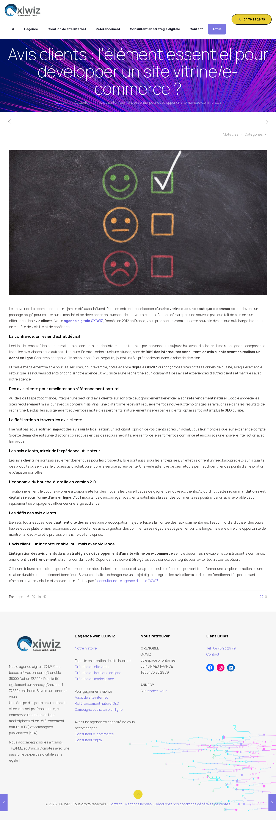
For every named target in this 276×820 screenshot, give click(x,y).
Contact (212, 654)
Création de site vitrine (93, 666)
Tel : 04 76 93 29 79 (221, 648)
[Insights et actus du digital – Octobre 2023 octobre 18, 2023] (272, 802)
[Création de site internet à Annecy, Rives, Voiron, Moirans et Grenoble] (22, 9)
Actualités (82, 102)
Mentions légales (138, 804)
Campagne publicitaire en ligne (99, 709)
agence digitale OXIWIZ (83, 320)
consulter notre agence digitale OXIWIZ (127, 580)
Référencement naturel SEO (97, 703)
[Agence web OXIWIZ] (13, 29)
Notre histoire (86, 648)
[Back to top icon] (138, 794)
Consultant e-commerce (94, 734)
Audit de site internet (91, 697)
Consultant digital (88, 740)
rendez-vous (156, 691)
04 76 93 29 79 (254, 19)
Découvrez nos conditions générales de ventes (192, 804)
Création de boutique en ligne (98, 672)
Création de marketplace (94, 678)
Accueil (60, 102)
